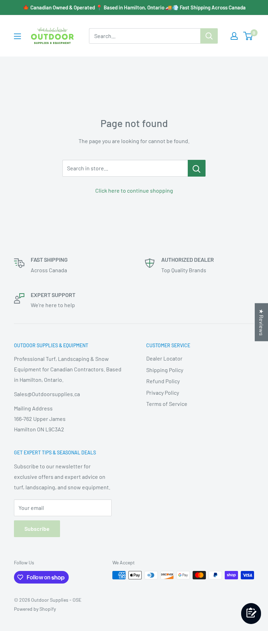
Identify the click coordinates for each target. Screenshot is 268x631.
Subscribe (37, 528)
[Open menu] (17, 36)
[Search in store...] (197, 168)
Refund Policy (163, 381)
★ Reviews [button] (261, 322)
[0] (248, 36)
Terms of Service (166, 403)
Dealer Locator (164, 358)
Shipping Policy (164, 369)
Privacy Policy (162, 392)
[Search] (209, 36)
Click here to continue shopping (134, 190)
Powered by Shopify (35, 609)
